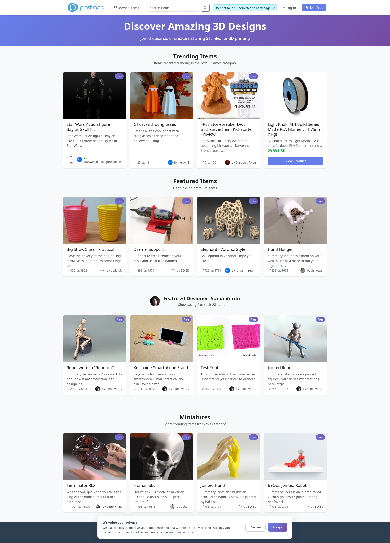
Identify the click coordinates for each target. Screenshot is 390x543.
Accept (277, 527)
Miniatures (195, 417)
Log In (291, 7)
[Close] (274, 8)
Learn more (185, 532)
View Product (295, 161)
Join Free (316, 7)
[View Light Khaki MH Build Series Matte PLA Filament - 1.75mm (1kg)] (295, 95)
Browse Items (128, 7)
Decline (255, 527)
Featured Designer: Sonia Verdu (201, 298)
